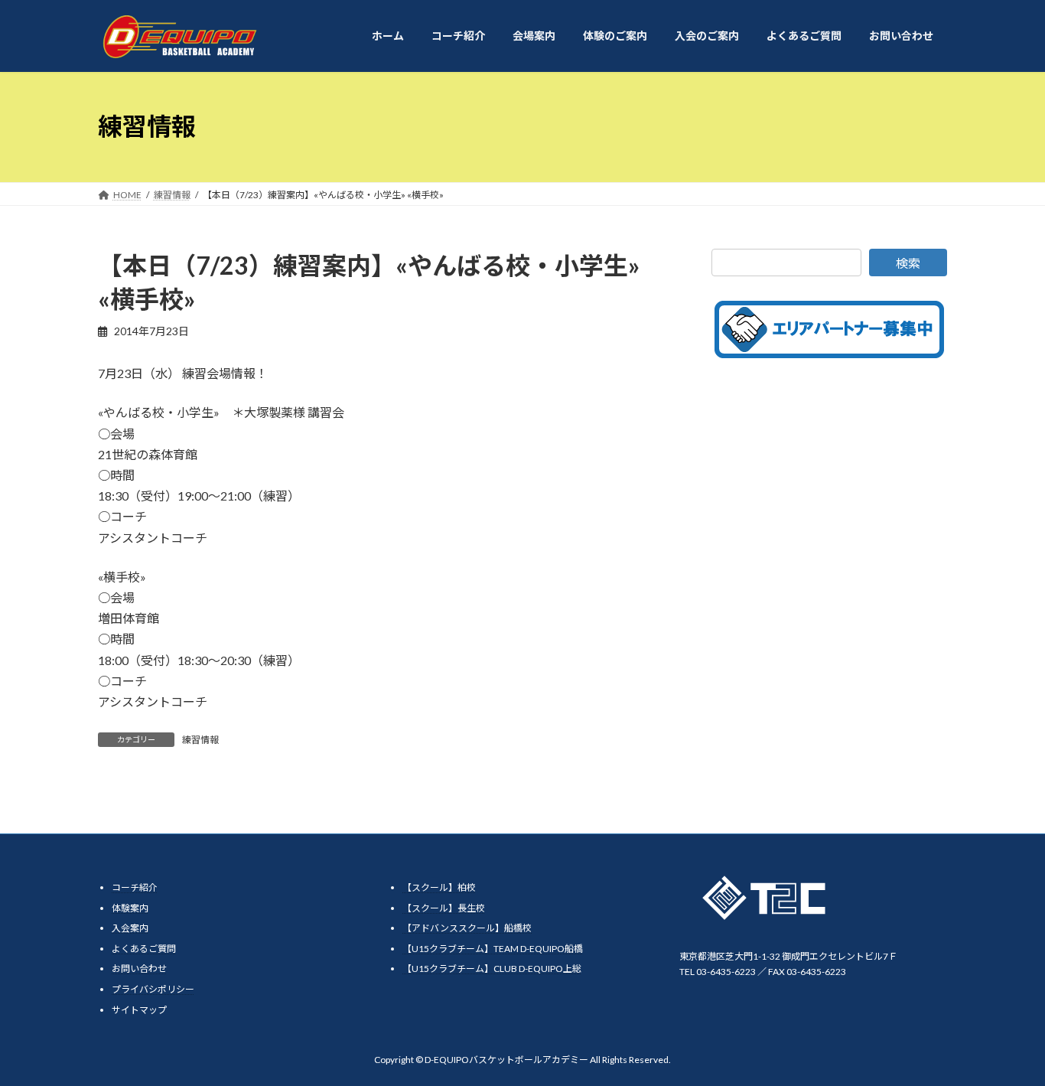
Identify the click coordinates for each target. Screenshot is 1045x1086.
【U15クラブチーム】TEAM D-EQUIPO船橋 (492, 948)
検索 (908, 263)
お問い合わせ (139, 969)
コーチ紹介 (135, 887)
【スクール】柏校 (439, 887)
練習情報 (200, 739)
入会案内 (130, 928)
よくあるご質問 (144, 948)
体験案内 (130, 908)
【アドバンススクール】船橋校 (467, 928)
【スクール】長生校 (443, 908)
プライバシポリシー (153, 989)
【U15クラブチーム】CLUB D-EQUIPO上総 (491, 969)
